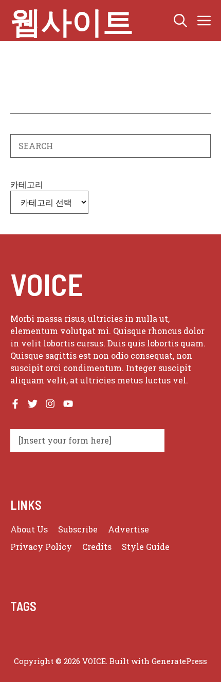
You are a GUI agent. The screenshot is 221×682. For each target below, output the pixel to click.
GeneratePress (179, 661)
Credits (97, 546)
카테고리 (26, 184)
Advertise (128, 529)
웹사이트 (72, 20)
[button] (180, 20)
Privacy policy (41, 546)
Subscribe (78, 529)
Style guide (146, 546)
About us (29, 529)
